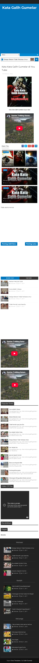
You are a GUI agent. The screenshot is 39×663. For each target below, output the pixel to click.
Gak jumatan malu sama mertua (22, 624)
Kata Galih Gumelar (19, 8)
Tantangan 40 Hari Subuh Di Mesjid (22, 594)
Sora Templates (15, 660)
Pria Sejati (15, 639)
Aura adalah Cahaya (15, 289)
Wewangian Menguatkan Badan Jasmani (20, 478)
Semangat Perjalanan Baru (12, 180)
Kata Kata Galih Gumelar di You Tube (15, 198)
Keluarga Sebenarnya (19, 632)
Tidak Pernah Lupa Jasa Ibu (17, 304)
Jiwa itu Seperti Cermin (15, 455)
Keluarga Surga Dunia (19, 647)
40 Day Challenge (17, 601)
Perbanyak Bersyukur (15, 470)
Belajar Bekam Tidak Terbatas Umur (20, 296)
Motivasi (6, 73)
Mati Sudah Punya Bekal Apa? (21, 586)
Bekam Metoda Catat (16, 281)
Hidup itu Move (8, 162)
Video (11, 73)
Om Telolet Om (13, 447)
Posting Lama (31, 244)
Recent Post (10, 278)
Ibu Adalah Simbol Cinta (15, 432)
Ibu (29, 59)
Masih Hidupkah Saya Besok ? (21, 609)
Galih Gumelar (27, 660)
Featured (29, 278)
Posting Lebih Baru (9, 244)
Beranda (3, 535)
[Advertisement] (19, 32)
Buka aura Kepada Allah (15, 462)
